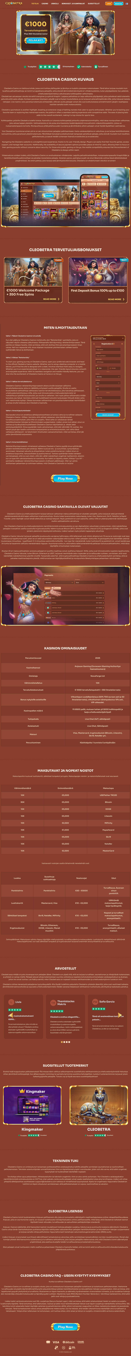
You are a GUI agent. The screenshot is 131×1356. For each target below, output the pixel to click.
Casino (45, 4)
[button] (11, 1015)
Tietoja (35, 4)
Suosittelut (94, 4)
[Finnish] (127, 3)
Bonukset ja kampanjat (73, 4)
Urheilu (55, 4)
